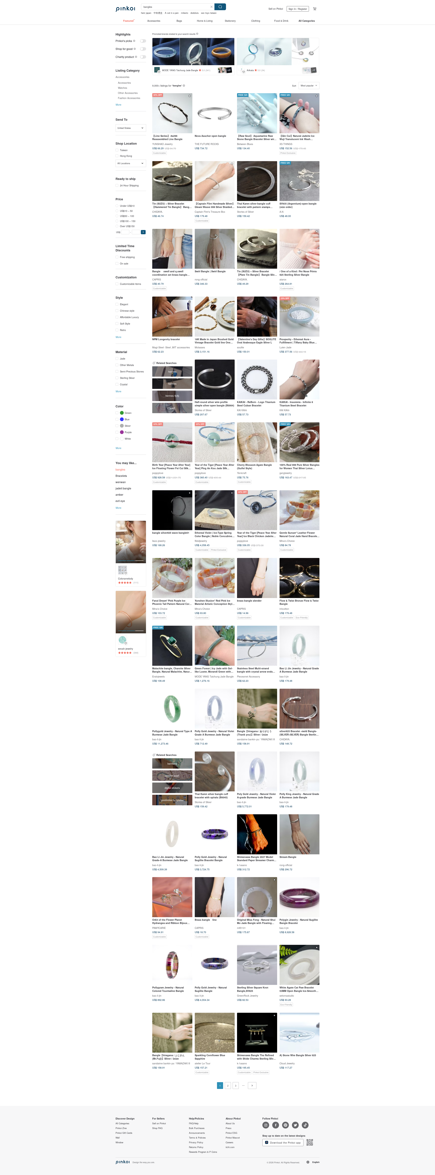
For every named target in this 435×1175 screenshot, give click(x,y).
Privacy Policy (196, 1142)
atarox (283, 279)
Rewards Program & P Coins (203, 1152)
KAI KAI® (242, 410)
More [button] (118, 104)
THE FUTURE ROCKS (207, 143)
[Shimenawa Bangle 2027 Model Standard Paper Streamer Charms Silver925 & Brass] (257, 834)
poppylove (157, 473)
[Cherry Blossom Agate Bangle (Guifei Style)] (257, 442)
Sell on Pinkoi (275, 8)
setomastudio (287, 995)
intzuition (284, 608)
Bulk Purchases (197, 1128)
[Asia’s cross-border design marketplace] (125, 9)
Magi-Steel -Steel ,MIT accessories (171, 347)
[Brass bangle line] (215, 897)
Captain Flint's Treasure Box (210, 211)
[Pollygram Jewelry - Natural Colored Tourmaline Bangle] (172, 965)
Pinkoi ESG (231, 1133)
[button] (143, 232)
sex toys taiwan (208, 12)
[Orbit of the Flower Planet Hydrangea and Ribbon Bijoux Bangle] (172, 897)
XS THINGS (286, 143)
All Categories (122, 1123)
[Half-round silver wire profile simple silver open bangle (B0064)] (215, 380)
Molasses (200, 347)
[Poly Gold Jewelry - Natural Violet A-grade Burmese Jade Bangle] (257, 771)
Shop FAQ (157, 1128)
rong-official (201, 279)
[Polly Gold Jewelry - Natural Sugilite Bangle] (215, 965)
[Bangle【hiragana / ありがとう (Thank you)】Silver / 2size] (257, 709)
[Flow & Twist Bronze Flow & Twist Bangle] (300, 578)
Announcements (197, 1133)
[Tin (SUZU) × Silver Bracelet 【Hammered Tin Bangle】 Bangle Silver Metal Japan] (172, 181)
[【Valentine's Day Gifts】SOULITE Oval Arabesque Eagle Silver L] (257, 317)
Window (119, 1142)
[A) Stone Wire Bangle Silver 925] (300, 1033)
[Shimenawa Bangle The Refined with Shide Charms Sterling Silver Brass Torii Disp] (257, 1033)
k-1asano (242, 865)
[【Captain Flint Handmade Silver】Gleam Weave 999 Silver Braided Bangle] (215, 181)
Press (228, 1128)
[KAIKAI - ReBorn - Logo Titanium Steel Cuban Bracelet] (257, 380)
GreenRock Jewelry (247, 995)
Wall (118, 1137)
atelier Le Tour (202, 1063)
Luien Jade (285, 347)
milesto (184, 12)
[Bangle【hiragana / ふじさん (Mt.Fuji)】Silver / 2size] (172, 1033)
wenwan (121, 482)
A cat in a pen (172, 12)
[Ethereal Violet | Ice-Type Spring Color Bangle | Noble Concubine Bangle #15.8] (215, 510)
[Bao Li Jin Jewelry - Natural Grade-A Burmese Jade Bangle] (172, 834)
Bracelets (121, 476)
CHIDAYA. (157, 211)
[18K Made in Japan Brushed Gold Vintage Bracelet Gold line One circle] (215, 317)
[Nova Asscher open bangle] (215, 113)
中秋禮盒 (158, 12)
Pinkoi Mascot (233, 1137)
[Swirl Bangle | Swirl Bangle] (215, 249)
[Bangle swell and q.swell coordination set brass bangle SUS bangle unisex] (172, 249)
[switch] (131, 41)
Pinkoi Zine (121, 1128)
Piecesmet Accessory (248, 676)
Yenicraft (241, 473)
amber (119, 495)
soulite (240, 347)
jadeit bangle (123, 488)
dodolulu (194, 12)
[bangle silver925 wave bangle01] (172, 510)
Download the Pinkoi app (285, 1142)
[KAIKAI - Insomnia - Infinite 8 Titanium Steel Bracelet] (300, 380)
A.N (281, 211)
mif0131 (241, 927)
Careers (229, 1142)
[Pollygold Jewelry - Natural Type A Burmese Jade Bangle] (172, 709)
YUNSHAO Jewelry (162, 143)
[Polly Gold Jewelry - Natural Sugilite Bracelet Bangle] (215, 834)
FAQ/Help (193, 1123)
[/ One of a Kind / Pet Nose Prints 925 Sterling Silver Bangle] (300, 249)
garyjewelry (286, 473)
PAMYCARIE (159, 927)
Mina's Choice (287, 541)
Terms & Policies (197, 1137)
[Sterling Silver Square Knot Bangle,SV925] (257, 965)
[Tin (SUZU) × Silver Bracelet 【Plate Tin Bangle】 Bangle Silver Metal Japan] (257, 249)
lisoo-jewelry (159, 541)
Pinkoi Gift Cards (124, 1133)
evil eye (120, 501)
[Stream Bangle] (300, 834)
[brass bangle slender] (257, 578)
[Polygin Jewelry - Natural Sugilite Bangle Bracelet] (300, 897)
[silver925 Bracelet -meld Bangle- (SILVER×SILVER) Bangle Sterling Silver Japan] (300, 709)
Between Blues (245, 143)
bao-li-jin (284, 676)
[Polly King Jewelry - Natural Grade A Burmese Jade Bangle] (300, 771)
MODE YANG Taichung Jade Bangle (214, 676)
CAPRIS (156, 279)
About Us (230, 1123)
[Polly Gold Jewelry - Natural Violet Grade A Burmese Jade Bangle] (215, 709)
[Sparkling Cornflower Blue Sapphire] (215, 1033)
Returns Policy (196, 1147)
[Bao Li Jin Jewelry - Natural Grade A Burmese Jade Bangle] (300, 646)
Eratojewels (158, 676)
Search (220, 6)
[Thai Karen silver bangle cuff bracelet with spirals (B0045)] (215, 771)
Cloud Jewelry (287, 1063)
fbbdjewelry (201, 541)
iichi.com (230, 1147)
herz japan (146, 12)
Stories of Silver (245, 211)
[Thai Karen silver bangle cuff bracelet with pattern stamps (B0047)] (257, 181)
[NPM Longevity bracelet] (172, 317)
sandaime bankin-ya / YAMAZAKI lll (256, 739)
